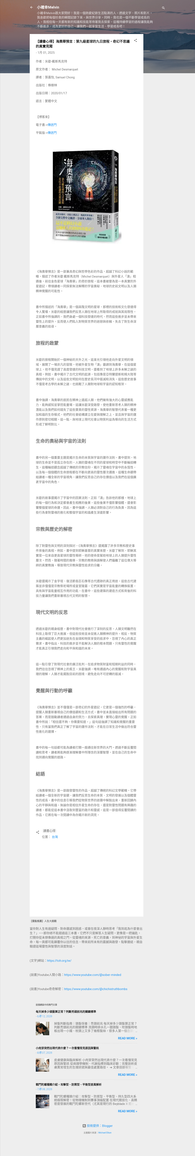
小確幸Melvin (48, 7)
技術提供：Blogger (99, 1126)
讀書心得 (49, 831)
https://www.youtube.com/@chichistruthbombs (95, 989)
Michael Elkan (105, 1132)
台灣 (55, 837)
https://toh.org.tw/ (59, 960)
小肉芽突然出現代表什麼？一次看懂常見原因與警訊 (67, 1048)
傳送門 (52, 125)
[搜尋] (163, 8)
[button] (135, 41)
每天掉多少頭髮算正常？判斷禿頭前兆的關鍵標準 (66, 1011)
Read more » (127, 1038)
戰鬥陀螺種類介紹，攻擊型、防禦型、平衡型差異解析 (69, 1084)
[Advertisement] (155, 80)
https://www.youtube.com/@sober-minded (92, 975)
